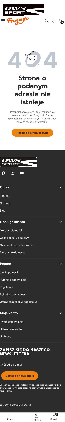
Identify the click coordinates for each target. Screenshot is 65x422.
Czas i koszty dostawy (14, 237)
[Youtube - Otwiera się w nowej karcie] (22, 173)
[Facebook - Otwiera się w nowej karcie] (3, 173)
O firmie (5, 203)
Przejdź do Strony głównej (32, 132)
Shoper (24, 404)
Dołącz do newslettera (20, 375)
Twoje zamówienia (11, 321)
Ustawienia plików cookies (17, 301)
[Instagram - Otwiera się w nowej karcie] (12, 173)
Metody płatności (11, 230)
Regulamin (6, 287)
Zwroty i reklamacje (12, 252)
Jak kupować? (9, 272)
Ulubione (5, 336)
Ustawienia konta (11, 329)
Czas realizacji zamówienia (17, 245)
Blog (3, 210)
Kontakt (5, 195)
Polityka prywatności (13, 294)
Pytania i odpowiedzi (13, 279)
